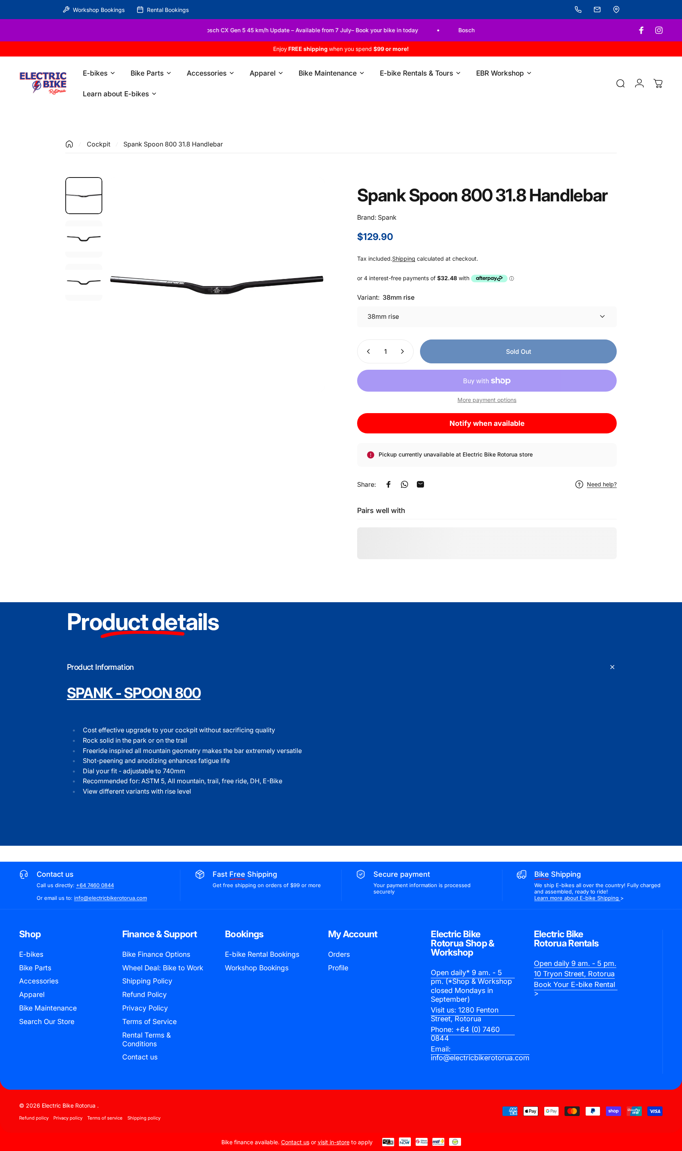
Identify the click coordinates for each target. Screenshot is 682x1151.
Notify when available (487, 423)
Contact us (140, 1057)
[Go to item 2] (83, 239)
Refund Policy (144, 994)
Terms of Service (149, 1021)
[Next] (304, 302)
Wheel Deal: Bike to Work (162, 968)
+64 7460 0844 (95, 885)
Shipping (403, 258)
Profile (338, 968)
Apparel (32, 994)
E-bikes (31, 954)
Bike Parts (35, 968)
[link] (473, 986)
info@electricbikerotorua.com (110, 898)
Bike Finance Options (156, 954)
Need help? (602, 484)
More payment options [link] (486, 399)
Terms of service (105, 1118)
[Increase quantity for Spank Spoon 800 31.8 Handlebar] (404, 351)
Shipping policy (143, 1118)
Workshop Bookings (257, 968)
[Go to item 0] (83, 195)
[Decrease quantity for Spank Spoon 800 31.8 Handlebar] (367, 351)
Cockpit (98, 144)
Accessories (39, 981)
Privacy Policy (145, 1008)
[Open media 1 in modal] (216, 285)
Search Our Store (46, 1021)
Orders (339, 954)
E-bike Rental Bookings (262, 954)
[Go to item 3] (83, 282)
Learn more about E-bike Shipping (577, 898)
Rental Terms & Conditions (146, 1039)
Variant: (385, 297)
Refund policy (34, 1118)
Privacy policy (67, 1118)
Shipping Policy (147, 981)
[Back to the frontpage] (69, 144)
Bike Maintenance (48, 1008)
